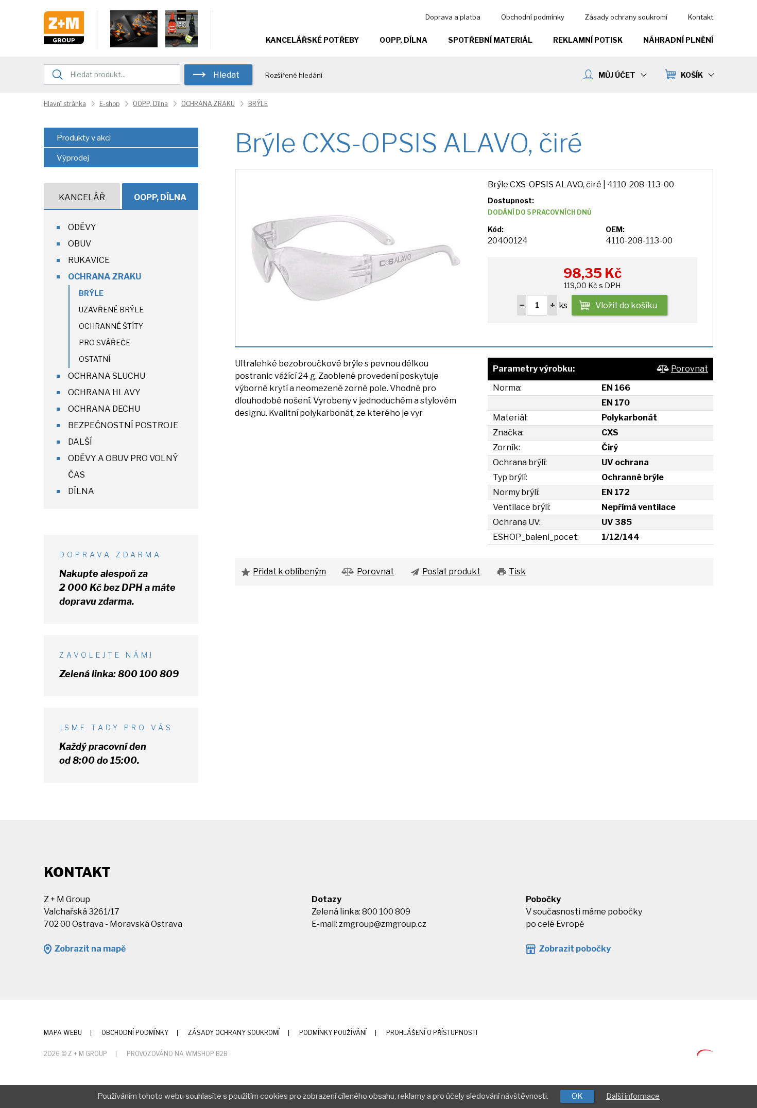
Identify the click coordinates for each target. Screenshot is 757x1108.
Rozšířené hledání (293, 75)
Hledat (226, 75)
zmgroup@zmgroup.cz (382, 924)
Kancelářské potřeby (312, 40)
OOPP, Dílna (403, 40)
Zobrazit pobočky (575, 949)
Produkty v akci (84, 138)
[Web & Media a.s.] (705, 1053)
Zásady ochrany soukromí (626, 17)
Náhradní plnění (678, 40)
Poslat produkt (451, 571)
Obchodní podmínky (532, 17)
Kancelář (82, 197)
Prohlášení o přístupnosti (431, 1032)
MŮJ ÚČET (616, 75)
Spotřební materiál (490, 40)
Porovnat (689, 369)
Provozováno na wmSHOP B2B (177, 1054)
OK (577, 1096)
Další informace (633, 1096)
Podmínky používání (333, 1032)
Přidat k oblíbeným (289, 571)
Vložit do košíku (626, 305)
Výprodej (73, 158)
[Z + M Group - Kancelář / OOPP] (64, 41)
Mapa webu (63, 1032)
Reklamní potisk (588, 40)
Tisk (517, 571)
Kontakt (700, 17)
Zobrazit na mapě (90, 949)
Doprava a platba (452, 17)
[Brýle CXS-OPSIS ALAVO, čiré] (355, 257)
